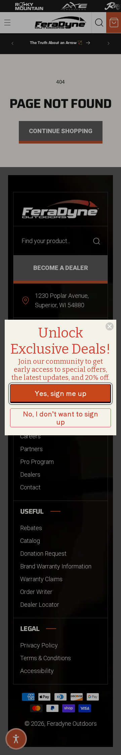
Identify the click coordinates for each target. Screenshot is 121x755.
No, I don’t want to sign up (60, 418)
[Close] (110, 326)
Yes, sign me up (60, 393)
